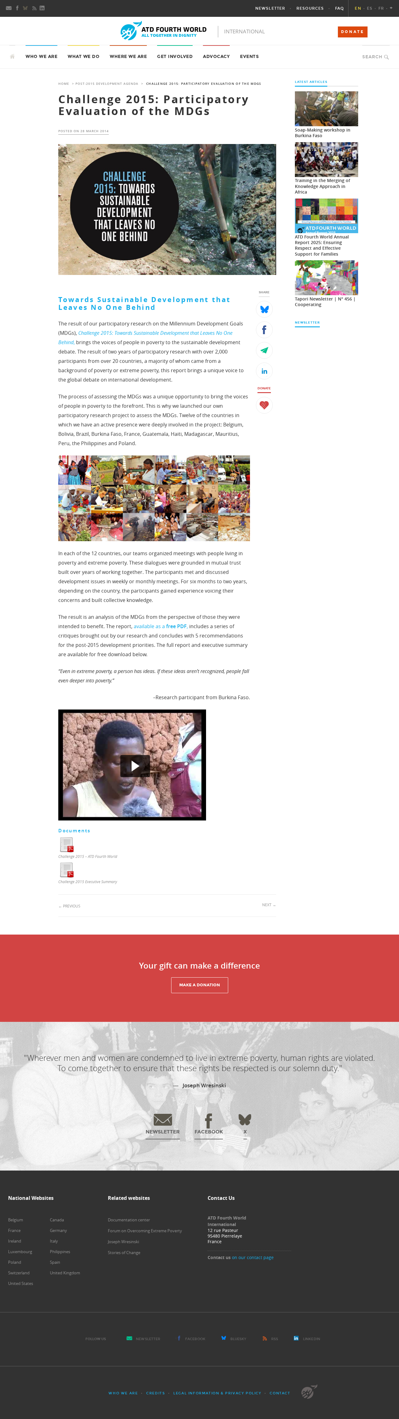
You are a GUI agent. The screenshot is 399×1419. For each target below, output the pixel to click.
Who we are (123, 1393)
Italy (54, 1241)
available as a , (161, 626)
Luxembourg (20, 1251)
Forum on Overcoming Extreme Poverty (145, 1231)
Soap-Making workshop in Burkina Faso (322, 132)
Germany (58, 1230)
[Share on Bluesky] (264, 309)
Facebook (195, 1339)
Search (372, 57)
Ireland (14, 1241)
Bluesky (238, 1339)
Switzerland (19, 1273)
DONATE (352, 32)
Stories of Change (124, 1252)
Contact (280, 1393)
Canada (57, 1220)
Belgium (15, 1220)
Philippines (60, 1251)
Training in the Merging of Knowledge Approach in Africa (322, 186)
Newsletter (148, 1339)
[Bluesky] (26, 8)
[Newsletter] (9, 8)
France (14, 1230)
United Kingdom (65, 1273)
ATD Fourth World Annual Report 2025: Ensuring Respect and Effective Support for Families (322, 245)
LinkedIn (311, 1339)
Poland (14, 1262)
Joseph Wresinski (123, 1241)
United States (20, 1283)
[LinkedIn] (43, 8)
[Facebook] (17, 8)
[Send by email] (264, 350)
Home (63, 84)
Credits (155, 1393)
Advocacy (216, 56)
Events (249, 56)
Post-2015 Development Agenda (106, 84)
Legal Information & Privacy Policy (217, 1393)
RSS (274, 1339)
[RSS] (34, 8)
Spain (55, 1262)
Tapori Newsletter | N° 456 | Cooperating (325, 301)
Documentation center (129, 1220)
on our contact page (253, 1257)
